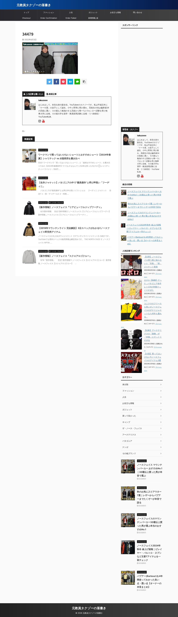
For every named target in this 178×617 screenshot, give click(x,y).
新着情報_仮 (93, 18)
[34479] (70, 81)
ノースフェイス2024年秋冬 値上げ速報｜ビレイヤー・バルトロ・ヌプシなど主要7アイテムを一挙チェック (149, 552)
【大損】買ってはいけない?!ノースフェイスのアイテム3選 (153, 357)
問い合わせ (137, 12)
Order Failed (70, 18)
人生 (71, 12)
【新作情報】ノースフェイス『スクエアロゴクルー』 (65, 256)
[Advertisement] (142, 79)
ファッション (48, 12)
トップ (26, 12)
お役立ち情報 (115, 12)
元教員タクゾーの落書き (34, 5)
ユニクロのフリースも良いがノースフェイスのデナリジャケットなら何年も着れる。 (153, 310)
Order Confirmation (48, 18)
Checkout (26, 18)
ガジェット (93, 12)
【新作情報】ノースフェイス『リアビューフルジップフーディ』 (70, 207)
